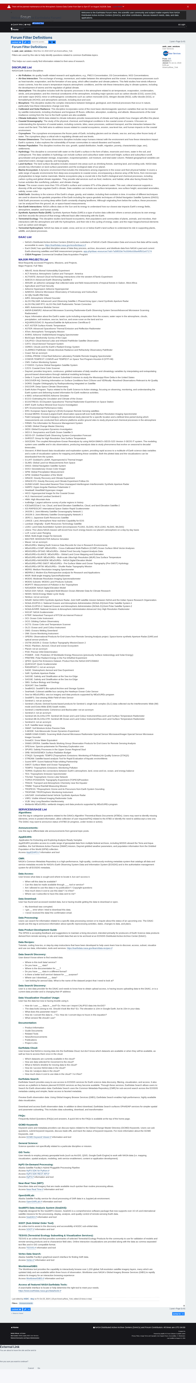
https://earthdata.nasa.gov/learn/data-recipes (88, 948)
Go (39, 1368)
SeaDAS (30, 1217)
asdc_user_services (171, 46)
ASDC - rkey (29, 1299)
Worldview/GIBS (34, 1278)
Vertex (29, 1260)
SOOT (29, 1229)
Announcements (26, 1303)
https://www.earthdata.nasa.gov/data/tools (38, 1291)
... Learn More (117, 6)
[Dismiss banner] (188, 7)
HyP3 (29, 1177)
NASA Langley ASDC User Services (28, 1335)
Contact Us (181, 1331)
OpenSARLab (33, 1201)
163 (169, 59)
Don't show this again (18, 28)
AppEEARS (32, 852)
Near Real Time (34, 1189)
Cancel (31, 1368)
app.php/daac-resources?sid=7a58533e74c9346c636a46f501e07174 (117, 251)
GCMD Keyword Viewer (37, 1137)
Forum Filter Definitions (31, 37)
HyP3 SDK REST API (36, 1174)
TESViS (30, 1247)
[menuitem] (128, 1327)
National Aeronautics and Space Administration (25, 1338)
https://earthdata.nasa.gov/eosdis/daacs (64, 245)
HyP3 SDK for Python (36, 1170)
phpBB (162, 1333)
